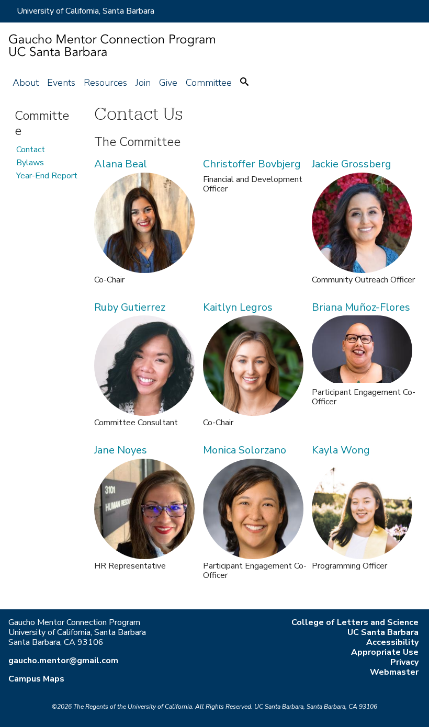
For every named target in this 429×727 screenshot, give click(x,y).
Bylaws (30, 162)
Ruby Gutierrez (129, 307)
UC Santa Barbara (383, 632)
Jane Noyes (120, 450)
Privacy (404, 662)
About (26, 82)
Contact (30, 149)
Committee (209, 82)
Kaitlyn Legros (238, 307)
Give (168, 82)
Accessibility (392, 642)
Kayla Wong (341, 450)
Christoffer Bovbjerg (252, 164)
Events (61, 82)
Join (143, 82)
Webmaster (394, 672)
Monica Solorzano (244, 450)
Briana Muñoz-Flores (361, 307)
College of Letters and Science (355, 622)
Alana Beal (120, 164)
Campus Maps (36, 679)
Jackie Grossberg (351, 164)
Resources (105, 82)
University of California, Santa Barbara (85, 11)
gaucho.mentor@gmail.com (63, 660)
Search (244, 81)
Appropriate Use (385, 652)
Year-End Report (46, 175)
